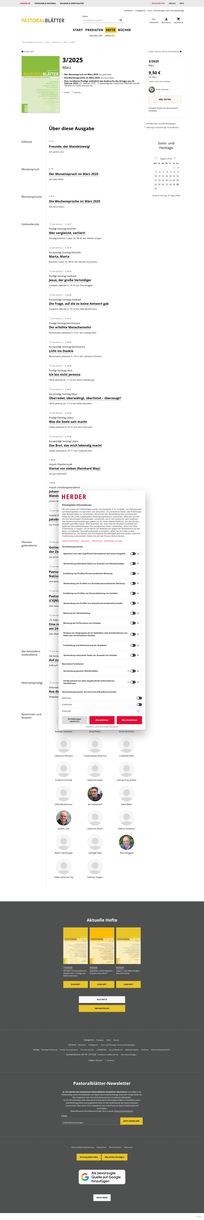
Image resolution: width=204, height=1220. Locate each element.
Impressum (128, 1147)
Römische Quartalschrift (160, 1050)
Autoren (77, 92)
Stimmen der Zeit (87, 1050)
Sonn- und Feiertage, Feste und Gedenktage (166, 10)
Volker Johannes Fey (84, 86)
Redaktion (128, 10)
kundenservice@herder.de (108, 1054)
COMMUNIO (101, 1050)
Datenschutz (101, 1147)
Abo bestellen (102, 1008)
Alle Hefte (102, 999)
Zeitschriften (158, 3)
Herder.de (25, 3)
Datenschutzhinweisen (123, 1111)
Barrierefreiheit (115, 1147)
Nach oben (102, 1197)
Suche (85, 16)
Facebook (110, 1060)
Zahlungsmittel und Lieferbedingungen (161, 123)
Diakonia (145, 1050)
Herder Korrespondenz (69, 1050)
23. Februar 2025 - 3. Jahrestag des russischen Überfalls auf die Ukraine (102, 83)
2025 (65, 42)
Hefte (110, 30)
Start (78, 30)
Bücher (124, 30)
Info (182, 3)
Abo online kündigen (129, 1054)
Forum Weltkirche (116, 1050)
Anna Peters (109, 78)
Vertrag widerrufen (89, 1157)
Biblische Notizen (132, 1050)
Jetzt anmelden (132, 1121)
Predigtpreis (140, 10)
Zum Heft (75, 984)
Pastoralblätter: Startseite (32, 42)
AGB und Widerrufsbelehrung (82, 1147)
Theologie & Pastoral (45, 3)
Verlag (172, 3)
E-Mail (64, 1116)
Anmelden (153, 111)
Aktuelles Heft (96, 35)
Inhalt (66, 92)
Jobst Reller (107, 75)
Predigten (94, 30)
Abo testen (165, 99)
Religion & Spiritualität (72, 3)
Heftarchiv (109, 35)
